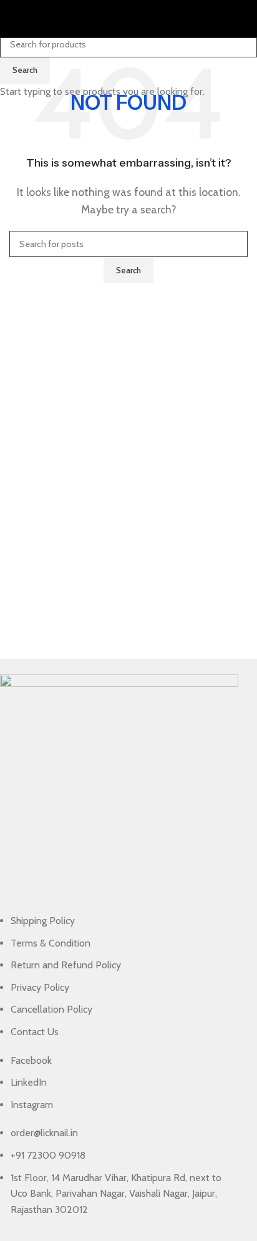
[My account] (242, 18)
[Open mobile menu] (14, 18)
